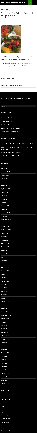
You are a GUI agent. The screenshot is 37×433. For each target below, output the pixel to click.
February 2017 (5, 335)
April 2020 (4, 236)
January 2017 (5, 339)
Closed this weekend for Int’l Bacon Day (13, 84)
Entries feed (4, 415)
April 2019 (4, 260)
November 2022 (5, 185)
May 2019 (4, 257)
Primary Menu (34, 2)
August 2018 (5, 281)
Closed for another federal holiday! (11, 128)
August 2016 (5, 353)
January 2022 (5, 206)
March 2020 (4, 240)
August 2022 (5, 192)
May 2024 (4, 168)
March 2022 (4, 202)
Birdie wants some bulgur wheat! (14, 152)
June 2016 (4, 359)
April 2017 (4, 329)
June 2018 (4, 288)
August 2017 (5, 318)
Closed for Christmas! (7, 121)
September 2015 (6, 380)
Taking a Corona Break (8, 77)
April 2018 (4, 294)
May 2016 (4, 363)
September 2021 (6, 219)
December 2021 (5, 209)
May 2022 (4, 195)
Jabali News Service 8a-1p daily (13, 2)
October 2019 (5, 254)
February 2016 (5, 373)
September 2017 (6, 315)
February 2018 (5, 301)
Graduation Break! (6, 118)
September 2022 (6, 189)
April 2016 (4, 366)
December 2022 (5, 182)
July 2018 (4, 284)
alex (13, 20)
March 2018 (4, 298)
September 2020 (6, 230)
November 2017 (5, 308)
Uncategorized (5, 399)
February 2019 (5, 267)
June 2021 (4, 223)
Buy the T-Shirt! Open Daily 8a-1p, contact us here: (16, 98)
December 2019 (5, 247)
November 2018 (5, 274)
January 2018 (5, 305)
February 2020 (5, 243)
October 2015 (5, 376)
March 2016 (4, 370)
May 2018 (4, 291)
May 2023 (4, 178)
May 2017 (4, 325)
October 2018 (5, 277)
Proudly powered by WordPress (9, 430)
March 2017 (4, 332)
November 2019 (5, 250)
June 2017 (4, 322)
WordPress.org (5, 422)
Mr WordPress (5, 156)
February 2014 (5, 383)
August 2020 (5, 233)
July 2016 (4, 356)
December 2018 (5, 271)
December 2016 (5, 342)
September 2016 (6, 349)
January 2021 (5, 226)
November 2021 (5, 213)
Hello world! (15, 156)
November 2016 (5, 346)
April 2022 (4, 199)
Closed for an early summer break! (11, 131)
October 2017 (5, 312)
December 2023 (5, 172)
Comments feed (6, 418)
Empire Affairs (5, 10)
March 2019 (4, 264)
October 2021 (5, 216)
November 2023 (5, 175)
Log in (2, 412)
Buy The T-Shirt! (6, 124)
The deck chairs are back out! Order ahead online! (20, 144)
